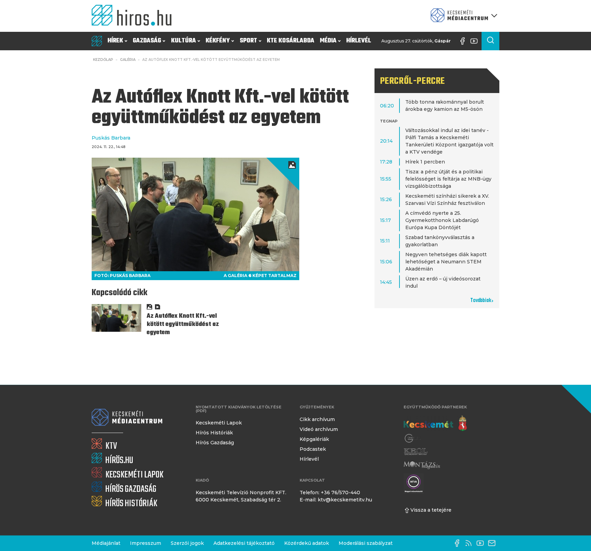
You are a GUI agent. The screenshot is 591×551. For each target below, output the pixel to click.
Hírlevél (358, 41)
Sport (248, 41)
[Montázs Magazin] (422, 465)
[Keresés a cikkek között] (490, 41)
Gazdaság (147, 41)
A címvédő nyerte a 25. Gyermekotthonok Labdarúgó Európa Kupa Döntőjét (442, 220)
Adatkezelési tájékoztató (244, 543)
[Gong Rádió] (413, 438)
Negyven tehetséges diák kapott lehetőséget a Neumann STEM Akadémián (446, 261)
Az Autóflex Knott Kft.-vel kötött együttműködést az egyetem (183, 324)
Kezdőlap (103, 59)
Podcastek (313, 449)
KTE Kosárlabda (290, 41)
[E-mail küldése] (493, 543)
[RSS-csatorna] (470, 543)
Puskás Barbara (111, 138)
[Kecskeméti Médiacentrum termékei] (462, 16)
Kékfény (218, 41)
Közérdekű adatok (306, 543)
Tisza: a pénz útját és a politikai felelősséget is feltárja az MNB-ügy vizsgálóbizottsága (448, 179)
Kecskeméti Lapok (219, 423)
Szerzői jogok (187, 543)
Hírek (115, 41)
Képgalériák (314, 439)
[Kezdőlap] (134, 16)
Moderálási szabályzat (366, 543)
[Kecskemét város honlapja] (435, 423)
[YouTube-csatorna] (476, 41)
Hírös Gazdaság (215, 443)
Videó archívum (319, 429)
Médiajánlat (106, 543)
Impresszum (145, 543)
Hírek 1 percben (425, 162)
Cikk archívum (317, 419)
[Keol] (416, 451)
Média (328, 41)
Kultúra (183, 41)
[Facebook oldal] (464, 41)
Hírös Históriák (214, 433)
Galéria (127, 59)
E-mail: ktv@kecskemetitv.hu (336, 500)
